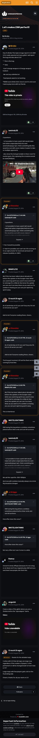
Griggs (28, 537)
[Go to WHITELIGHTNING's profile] (5, 422)
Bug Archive (19, 38)
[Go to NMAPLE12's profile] (5, 271)
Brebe (7, 36)
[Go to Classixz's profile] (5, 207)
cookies (16, 723)
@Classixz (7, 657)
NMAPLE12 (8, 387)
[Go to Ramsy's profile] (5, 560)
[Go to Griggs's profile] (5, 493)
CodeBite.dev (24, 717)
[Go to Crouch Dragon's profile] (5, 300)
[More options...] (33, 47)
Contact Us (19, 714)
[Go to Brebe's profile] (5, 47)
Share (20, 687)
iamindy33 (8, 217)
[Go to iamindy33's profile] (5, 132)
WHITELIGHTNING (11, 504)
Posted (16, 48)
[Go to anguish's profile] (5, 603)
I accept (20, 734)
